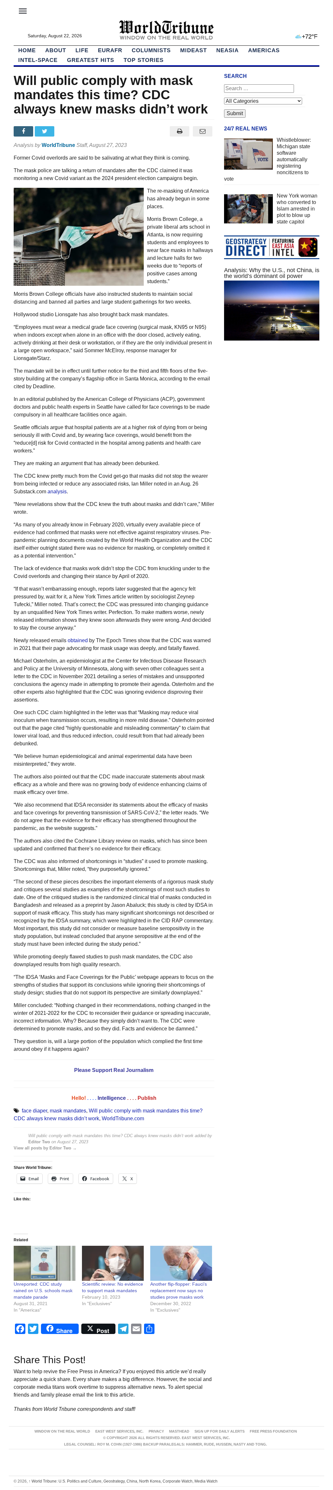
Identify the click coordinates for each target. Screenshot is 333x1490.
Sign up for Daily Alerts (219, 1431)
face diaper (34, 1110)
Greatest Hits (90, 60)
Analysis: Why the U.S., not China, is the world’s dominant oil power (271, 273)
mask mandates (68, 1110)
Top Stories (144, 60)
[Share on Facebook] (24, 131)
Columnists (151, 50)
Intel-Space (38, 60)
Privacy (156, 1431)
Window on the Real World (62, 1431)
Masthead (179, 1431)
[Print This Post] (179, 131)
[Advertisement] (271, 402)
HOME (27, 50)
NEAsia (227, 50)
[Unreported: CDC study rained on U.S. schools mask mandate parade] (44, 1263)
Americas (264, 50)
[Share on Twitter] (45, 131)
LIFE (81, 50)
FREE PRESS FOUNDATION (273, 1431)
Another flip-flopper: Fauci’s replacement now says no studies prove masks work (178, 1290)
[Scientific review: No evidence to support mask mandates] (113, 1263)
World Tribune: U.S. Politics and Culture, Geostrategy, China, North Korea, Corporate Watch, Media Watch (123, 1481)
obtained (78, 640)
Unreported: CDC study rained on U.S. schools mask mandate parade (43, 1290)
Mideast (193, 50)
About (55, 50)
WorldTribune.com (123, 1118)
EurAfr (110, 50)
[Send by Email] (202, 131)
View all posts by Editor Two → (45, 1148)
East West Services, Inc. (119, 1431)
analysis (57, 491)
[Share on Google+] (66, 131)
